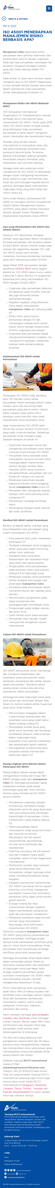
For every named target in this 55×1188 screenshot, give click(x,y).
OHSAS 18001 (23, 269)
